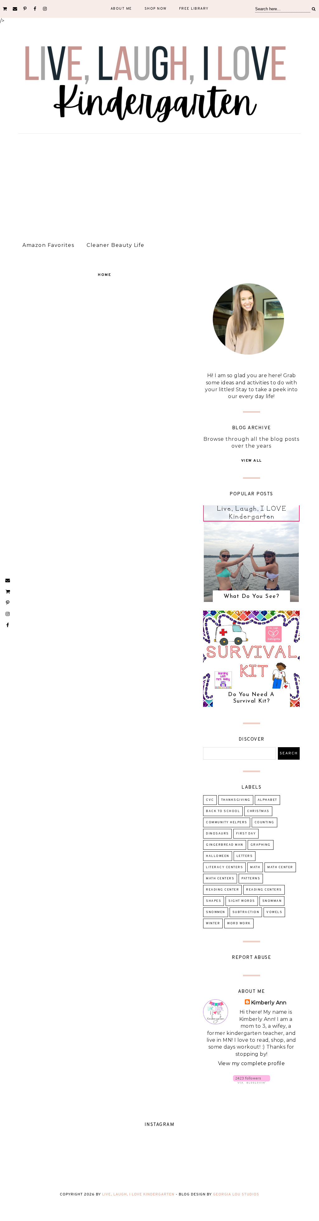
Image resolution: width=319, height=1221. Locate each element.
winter (213, 923)
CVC (210, 800)
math (255, 867)
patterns (250, 879)
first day (246, 834)
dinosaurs (217, 834)
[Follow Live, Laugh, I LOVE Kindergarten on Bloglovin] (251, 1082)
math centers (220, 879)
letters (244, 856)
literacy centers (224, 867)
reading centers (264, 890)
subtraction (245, 912)
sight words (241, 901)
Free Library (194, 9)
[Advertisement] (159, 185)
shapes (213, 901)
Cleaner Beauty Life (116, 245)
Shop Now (156, 9)
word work (239, 923)
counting (264, 822)
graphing (260, 845)
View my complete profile (251, 1063)
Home (104, 274)
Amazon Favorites (48, 245)
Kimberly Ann (269, 1003)
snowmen (215, 912)
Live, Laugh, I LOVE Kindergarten (138, 1194)
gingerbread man (224, 845)
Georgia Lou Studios (236, 1194)
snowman (272, 901)
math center (280, 867)
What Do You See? (251, 596)
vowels (274, 912)
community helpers (226, 822)
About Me (121, 9)
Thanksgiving (235, 800)
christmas (258, 811)
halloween (217, 856)
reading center (222, 890)
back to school (223, 811)
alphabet (267, 800)
